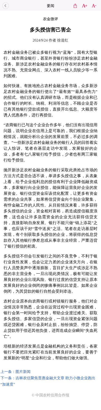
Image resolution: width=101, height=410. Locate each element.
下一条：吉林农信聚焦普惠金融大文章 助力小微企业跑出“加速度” (47, 381)
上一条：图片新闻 (15, 372)
